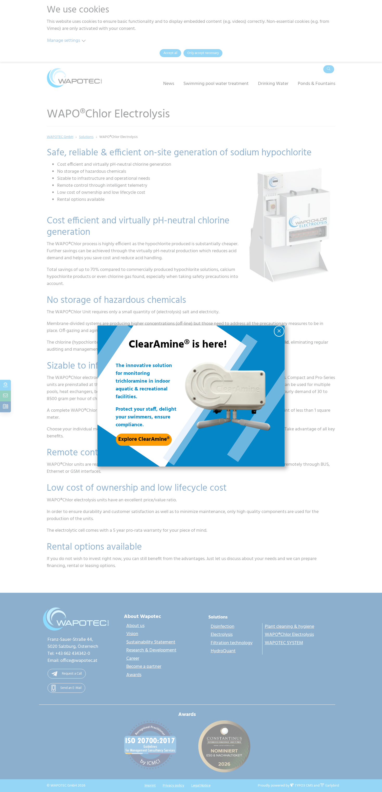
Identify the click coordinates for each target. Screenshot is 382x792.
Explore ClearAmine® (143, 439)
